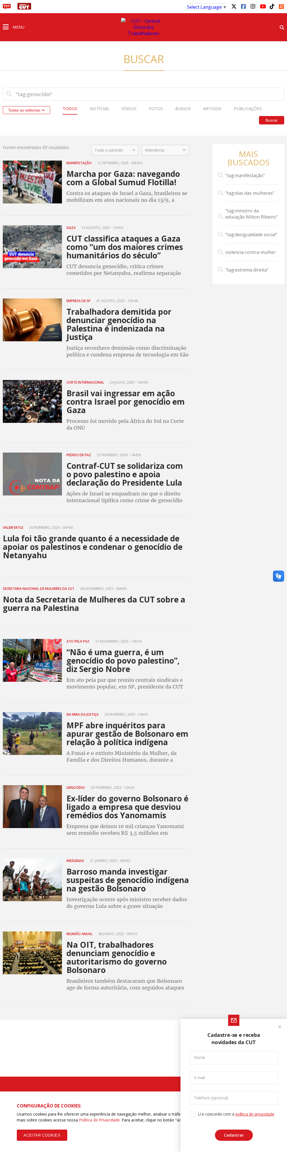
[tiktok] (272, 6)
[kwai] (281, 5)
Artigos (212, 108)
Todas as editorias (24, 110)
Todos (70, 108)
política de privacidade (254, 1114)
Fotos (156, 108)
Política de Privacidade (99, 1120)
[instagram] (253, 6)
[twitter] (234, 6)
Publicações (248, 108)
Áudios (183, 108)
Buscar (271, 120)
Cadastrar (234, 1135)
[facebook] (243, 6)
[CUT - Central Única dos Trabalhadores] (143, 27)
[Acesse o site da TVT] (7, 8)
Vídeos (128, 108)
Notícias (99, 108)
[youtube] (262, 6)
